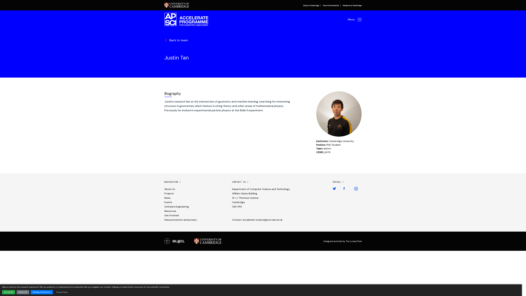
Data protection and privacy (180, 219)
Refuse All (23, 292)
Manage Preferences (42, 292)
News (167, 198)
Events (168, 202)
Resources (170, 211)
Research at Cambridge (352, 5)
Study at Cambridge (311, 5)
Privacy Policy (62, 292)
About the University (331, 5)
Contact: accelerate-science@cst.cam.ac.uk (257, 219)
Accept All (8, 292)
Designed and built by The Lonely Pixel (343, 241)
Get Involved (171, 215)
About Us (169, 189)
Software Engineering (176, 206)
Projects (169, 193)
